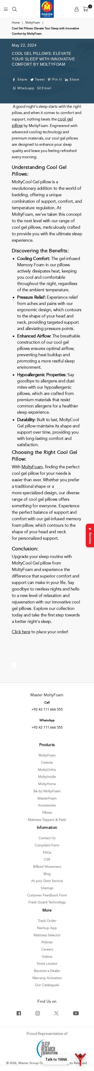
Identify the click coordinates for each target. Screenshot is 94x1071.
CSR (47, 859)
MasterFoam (47, 798)
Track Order (47, 921)
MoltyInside (47, 777)
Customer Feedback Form (47, 895)
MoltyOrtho (47, 770)
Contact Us (47, 838)
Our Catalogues (47, 985)
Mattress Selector (47, 935)
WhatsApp (47, 720)
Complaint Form (47, 845)
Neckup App (47, 928)
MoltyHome (47, 784)
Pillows (47, 813)
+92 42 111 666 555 (47, 709)
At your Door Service (47, 881)
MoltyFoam (32, 22)
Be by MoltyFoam (47, 791)
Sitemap (47, 888)
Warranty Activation (47, 978)
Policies (47, 942)
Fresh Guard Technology (47, 902)
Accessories (47, 805)
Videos (47, 957)
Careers (47, 949)
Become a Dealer (47, 971)
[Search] (14, 9)
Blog (47, 874)
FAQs (47, 852)
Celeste (47, 762)
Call (47, 702)
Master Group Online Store (37, 1063)
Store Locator (47, 964)
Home (16, 22)
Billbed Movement (47, 867)
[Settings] (76, 9)
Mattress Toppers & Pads (47, 820)
